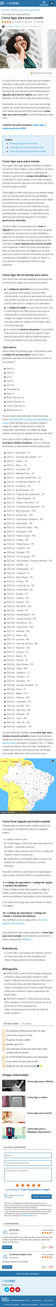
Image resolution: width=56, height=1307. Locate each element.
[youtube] (12, 1289)
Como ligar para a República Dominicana (39, 1130)
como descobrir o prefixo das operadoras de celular (27, 421)
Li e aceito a (13, 1196)
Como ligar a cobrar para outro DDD (24, 126)
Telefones (13, 10)
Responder (7, 1247)
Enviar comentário (41, 1197)
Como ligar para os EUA (39, 1113)
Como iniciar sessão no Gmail (19, 1035)
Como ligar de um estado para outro (27, 147)
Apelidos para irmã (14, 1044)
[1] (14, 361)
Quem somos (36, 1300)
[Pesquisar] (52, 3)
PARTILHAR (44, 5)
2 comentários (39, 22)
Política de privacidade (29, 1305)
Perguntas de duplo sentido (18, 1040)
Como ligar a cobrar (37, 1097)
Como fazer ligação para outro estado (28, 151)
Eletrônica (5, 10)
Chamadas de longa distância (29, 10)
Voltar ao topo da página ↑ (28, 1274)
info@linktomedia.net (28, 1215)
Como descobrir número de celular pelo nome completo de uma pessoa (26, 1050)
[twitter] (6, 1289)
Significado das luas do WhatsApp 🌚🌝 (24, 1066)
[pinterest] (17, 1289)
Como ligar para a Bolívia (40, 1081)
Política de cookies (46, 1305)
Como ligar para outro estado (23, 144)
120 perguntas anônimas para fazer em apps (25, 1031)
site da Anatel (9, 743)
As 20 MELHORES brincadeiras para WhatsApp (27, 1057)
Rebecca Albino (14, 26)
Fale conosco (48, 1300)
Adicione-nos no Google (43, 73)
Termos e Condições (11, 1305)
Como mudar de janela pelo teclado (22, 1061)
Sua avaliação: (12, 1189)
